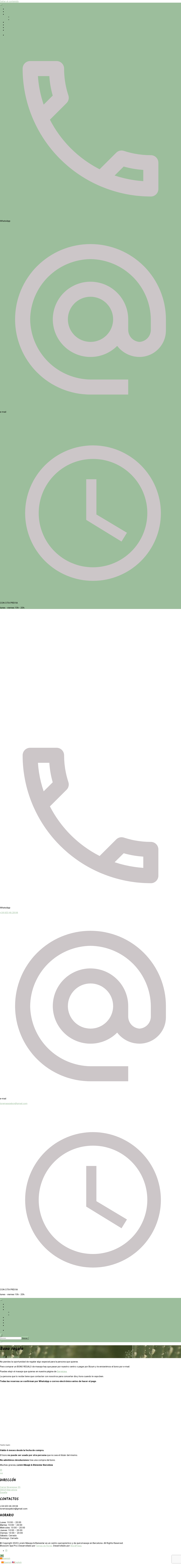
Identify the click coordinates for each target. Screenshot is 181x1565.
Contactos (10, 24)
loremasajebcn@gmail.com (13, 416)
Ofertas (14, 16)
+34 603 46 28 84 (9, 225)
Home (8, 9)
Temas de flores (44, 1545)
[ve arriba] (2, 1555)
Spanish (6, 1558)
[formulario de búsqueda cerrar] (1, 1341)
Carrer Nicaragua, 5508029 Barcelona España (10, 1490)
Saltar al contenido (9, 1)
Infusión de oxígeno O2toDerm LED (22, 27)
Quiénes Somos (13, 11)
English (18, 1562)
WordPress (75, 1545)
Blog (7, 30)
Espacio (9, 22)
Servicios (9, 14)
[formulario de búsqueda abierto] (1, 1335)
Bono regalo (17, 19)
